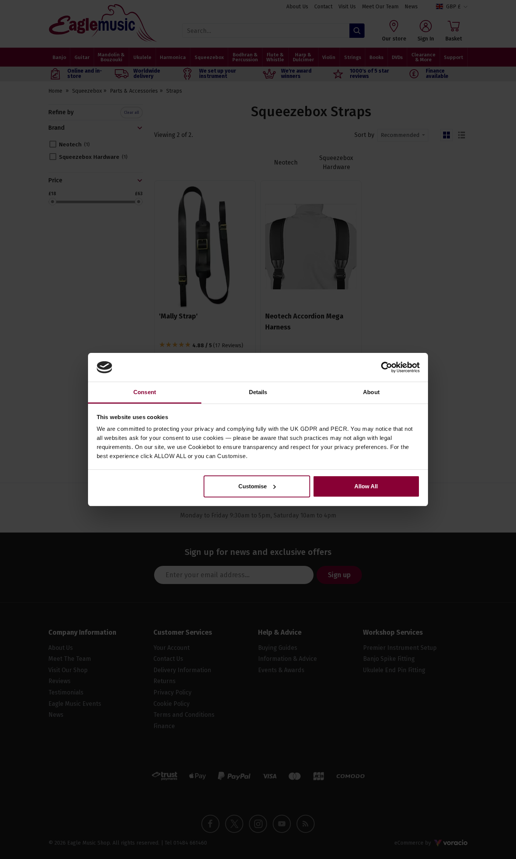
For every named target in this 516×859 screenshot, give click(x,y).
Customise (252, 486)
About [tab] (371, 392)
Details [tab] (258, 392)
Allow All (366, 486)
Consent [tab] (144, 392)
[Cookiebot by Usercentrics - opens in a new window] (387, 367)
